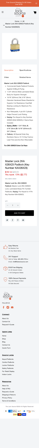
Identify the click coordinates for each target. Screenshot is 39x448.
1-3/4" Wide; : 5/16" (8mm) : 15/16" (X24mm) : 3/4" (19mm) (19, 128)
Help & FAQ (6, 388)
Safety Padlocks (7, 368)
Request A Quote (8, 324)
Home (17, 21)
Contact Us (6, 321)
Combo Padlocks (8, 362)
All (23, 21)
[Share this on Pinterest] (18, 220)
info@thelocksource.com (20, 262)
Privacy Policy (7, 398)
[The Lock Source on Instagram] (7, 308)
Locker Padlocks (8, 365)
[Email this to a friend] (23, 220)
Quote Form (6, 348)
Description (9, 70)
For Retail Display (8, 371)
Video (6, 77)
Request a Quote (8, 392)
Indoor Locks (6, 374)
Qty (6, 201)
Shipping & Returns (9, 395)
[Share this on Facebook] (12, 220)
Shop (4, 339)
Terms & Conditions (9, 401)
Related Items (25, 77)
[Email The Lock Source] (12, 308)
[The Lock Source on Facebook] (3, 308)
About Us (5, 318)
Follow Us (6, 303)
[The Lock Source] (19, 12)
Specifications (25, 70)
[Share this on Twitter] (7, 220)
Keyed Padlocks (7, 359)
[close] (36, 3)
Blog (3, 342)
